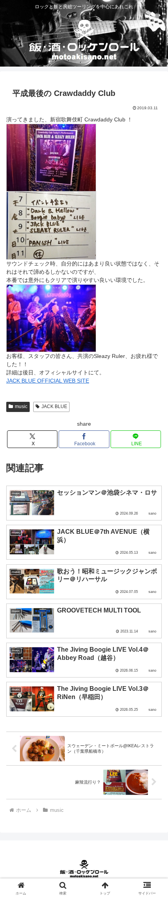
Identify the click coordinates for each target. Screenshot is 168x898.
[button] (152, 866)
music (21, 406)
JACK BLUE (54, 406)
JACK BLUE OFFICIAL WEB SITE (47, 381)
